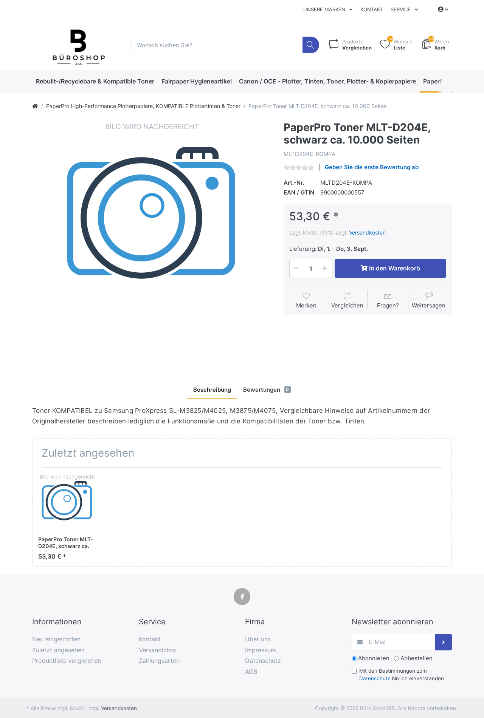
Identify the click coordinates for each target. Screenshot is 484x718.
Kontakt (371, 9)
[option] (152, 241)
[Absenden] (443, 642)
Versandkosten (367, 232)
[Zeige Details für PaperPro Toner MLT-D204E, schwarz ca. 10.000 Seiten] (67, 502)
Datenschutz (374, 678)
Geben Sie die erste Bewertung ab (372, 167)
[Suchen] (311, 45)
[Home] (35, 106)
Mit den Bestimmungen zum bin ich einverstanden (401, 674)
